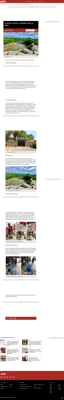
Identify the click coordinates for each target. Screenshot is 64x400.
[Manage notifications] (62, 398)
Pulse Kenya (51, 392)
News (24, 1)
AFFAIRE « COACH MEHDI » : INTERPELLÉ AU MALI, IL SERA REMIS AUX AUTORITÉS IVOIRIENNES (13, 351)
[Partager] (36, 30)
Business (38, 1)
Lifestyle (34, 1)
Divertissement (29, 1)
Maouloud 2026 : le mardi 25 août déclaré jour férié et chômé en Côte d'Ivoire (34, 351)
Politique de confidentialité (25, 386)
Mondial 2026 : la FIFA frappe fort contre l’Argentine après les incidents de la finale (13, 359)
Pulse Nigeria (51, 385)
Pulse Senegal (59, 388)
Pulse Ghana (51, 388)
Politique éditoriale (37, 387)
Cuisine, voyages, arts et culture (10, 4)
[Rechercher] (62, 1)
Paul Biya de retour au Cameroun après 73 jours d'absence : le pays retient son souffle (34, 359)
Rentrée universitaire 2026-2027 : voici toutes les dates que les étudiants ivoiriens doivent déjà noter (34, 343)
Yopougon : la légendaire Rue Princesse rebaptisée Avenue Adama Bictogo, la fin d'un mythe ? (13, 343)
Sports (43, 1)
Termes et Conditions (24, 388)
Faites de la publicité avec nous (39, 385)
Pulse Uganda (59, 385)
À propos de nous (23, 384)
